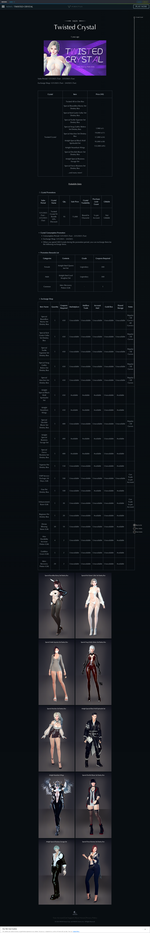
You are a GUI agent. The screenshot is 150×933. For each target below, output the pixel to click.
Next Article (139, 532)
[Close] (145, 929)
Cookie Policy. (76, 931)
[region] (75, 929)
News (9, 6)
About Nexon (80, 918)
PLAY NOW (141, 6)
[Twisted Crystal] (134, 17)
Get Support (69, 918)
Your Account (58, 918)
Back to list (139, 525)
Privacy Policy (91, 918)
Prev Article (139, 528)
